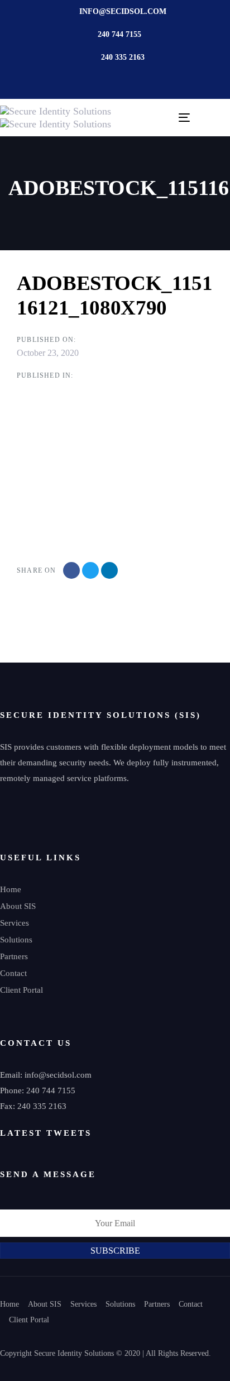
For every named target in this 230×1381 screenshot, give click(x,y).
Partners (14, 956)
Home (10, 889)
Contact (13, 973)
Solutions (16, 939)
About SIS (18, 906)
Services (14, 922)
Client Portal (21, 989)
